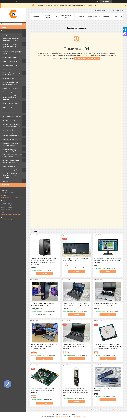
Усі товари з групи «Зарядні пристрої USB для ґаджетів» (103, 409)
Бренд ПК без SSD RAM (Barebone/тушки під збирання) (9, 46)
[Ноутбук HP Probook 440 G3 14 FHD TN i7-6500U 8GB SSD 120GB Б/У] (108, 291)
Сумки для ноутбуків (8, 130)
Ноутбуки (5, 35)
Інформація (92, 16)
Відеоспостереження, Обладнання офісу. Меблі (10, 150)
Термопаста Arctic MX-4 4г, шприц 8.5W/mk (105, 390)
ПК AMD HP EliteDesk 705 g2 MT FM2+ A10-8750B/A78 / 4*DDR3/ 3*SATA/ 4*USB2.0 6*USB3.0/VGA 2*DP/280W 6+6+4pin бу (44, 261)
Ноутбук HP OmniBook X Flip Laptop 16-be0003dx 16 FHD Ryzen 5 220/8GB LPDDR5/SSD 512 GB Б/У (44, 346)
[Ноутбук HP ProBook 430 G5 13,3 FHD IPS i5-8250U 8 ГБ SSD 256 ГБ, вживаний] (76, 291)
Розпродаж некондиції (9, 170)
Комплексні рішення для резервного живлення (10, 83)
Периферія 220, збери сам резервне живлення (10, 161)
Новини (106, 16)
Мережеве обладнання (9, 139)
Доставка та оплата (66, 16)
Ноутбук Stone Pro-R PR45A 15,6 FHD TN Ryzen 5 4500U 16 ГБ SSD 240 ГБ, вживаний (76, 346)
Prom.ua (73, 414)
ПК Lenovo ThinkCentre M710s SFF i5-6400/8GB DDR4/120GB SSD (43, 304)
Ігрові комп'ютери (8, 78)
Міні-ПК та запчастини (9, 61)
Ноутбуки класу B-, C (8, 120)
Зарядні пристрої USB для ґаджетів (88, 58)
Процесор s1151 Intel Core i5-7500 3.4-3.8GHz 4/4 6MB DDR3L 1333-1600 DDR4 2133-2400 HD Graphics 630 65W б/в (107, 346)
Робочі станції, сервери (9, 57)
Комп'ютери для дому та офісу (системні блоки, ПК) (12, 52)
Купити (45, 273)
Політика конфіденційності (77, 416)
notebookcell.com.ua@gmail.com (11, 214)
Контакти (80, 16)
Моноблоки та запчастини (10, 88)
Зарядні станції (7, 69)
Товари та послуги (7, 31)
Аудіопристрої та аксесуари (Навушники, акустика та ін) (11, 125)
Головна (35, 16)
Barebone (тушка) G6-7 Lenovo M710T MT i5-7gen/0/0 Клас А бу (75, 259)
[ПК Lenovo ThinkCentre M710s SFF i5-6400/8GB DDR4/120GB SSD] (45, 291)
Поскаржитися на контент (61, 416)
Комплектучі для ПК (8, 107)
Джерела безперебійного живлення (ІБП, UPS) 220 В (10, 39)
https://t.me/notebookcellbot (9, 220)
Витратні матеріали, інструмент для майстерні (10, 135)
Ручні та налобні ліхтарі (9, 65)
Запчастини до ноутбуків (10, 103)
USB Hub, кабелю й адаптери (11, 117)
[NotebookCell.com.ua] (12, 14)
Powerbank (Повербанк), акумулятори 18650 (10, 144)
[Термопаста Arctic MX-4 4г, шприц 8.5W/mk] (108, 377)
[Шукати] (24, 23)
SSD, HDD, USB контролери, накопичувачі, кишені (11, 112)
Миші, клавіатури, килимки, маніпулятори (11, 74)
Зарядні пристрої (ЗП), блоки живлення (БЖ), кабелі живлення (11, 97)
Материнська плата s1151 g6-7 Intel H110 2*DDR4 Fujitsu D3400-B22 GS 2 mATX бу (43, 390)
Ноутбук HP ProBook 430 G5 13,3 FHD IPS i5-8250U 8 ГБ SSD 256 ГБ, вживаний (76, 304)
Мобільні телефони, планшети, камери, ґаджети (12, 155)
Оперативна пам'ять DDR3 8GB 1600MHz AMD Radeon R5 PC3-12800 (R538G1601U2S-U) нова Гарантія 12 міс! (76, 390)
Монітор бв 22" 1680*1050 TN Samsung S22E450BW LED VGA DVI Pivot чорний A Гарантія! (107, 260)
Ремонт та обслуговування (11, 166)
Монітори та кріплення (9, 92)
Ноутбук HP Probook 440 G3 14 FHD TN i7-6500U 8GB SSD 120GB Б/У (107, 304)
